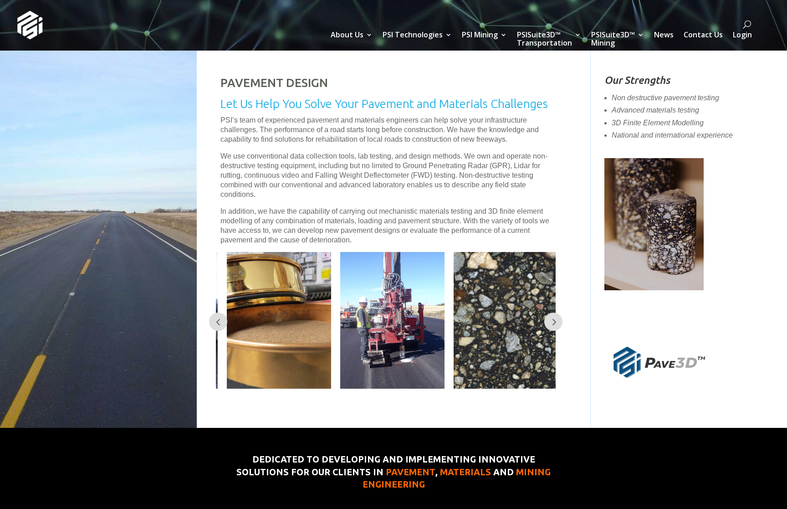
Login (742, 35)
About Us (347, 35)
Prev (218, 322)
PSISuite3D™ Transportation (544, 39)
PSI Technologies (413, 35)
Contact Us (703, 35)
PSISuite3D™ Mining (613, 39)
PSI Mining (480, 35)
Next (553, 322)
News (664, 35)
